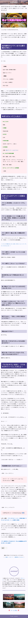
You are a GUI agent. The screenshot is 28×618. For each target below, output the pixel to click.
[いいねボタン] (3, 548)
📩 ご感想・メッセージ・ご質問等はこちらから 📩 (14, 557)
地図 (23, 513)
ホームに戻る (14, 610)
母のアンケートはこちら (12, 150)
